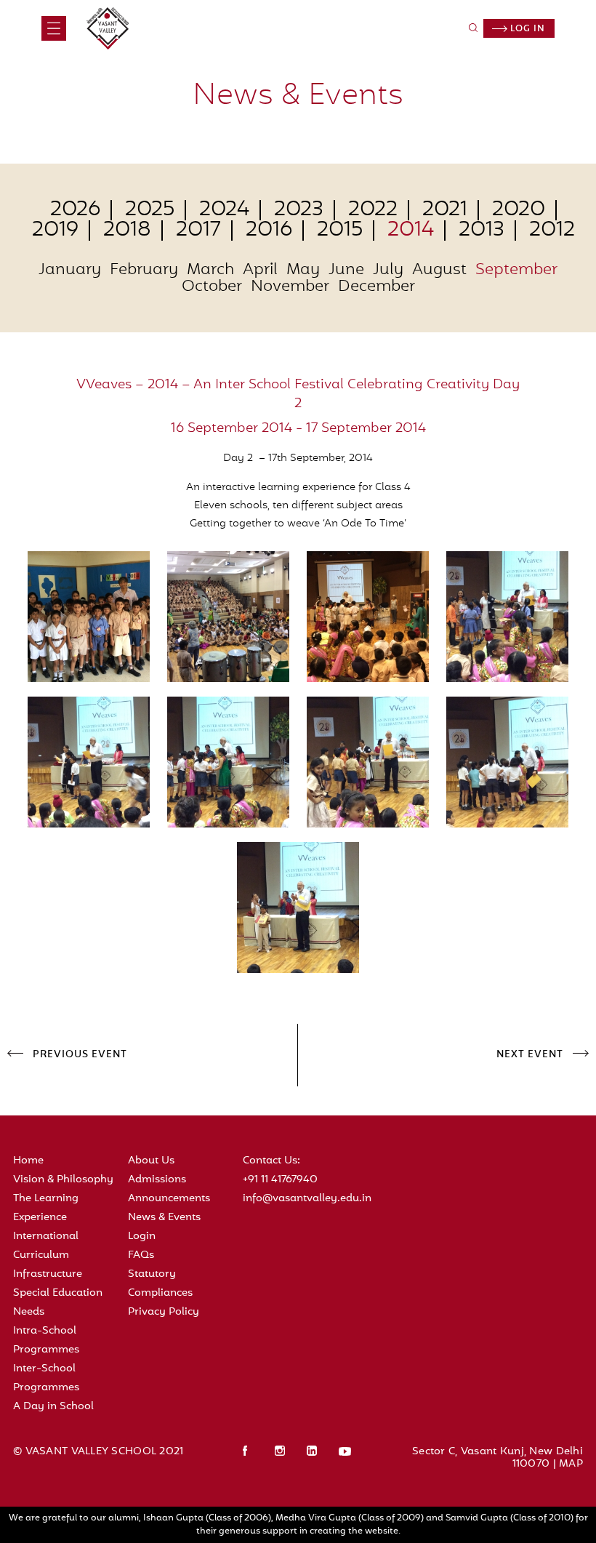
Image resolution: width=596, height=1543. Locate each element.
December (376, 287)
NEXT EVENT (529, 1055)
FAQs (141, 1255)
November (290, 287)
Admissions (157, 1179)
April (260, 270)
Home (28, 1161)
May (303, 270)
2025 (149, 210)
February (144, 270)
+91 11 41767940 (280, 1179)
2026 (75, 210)
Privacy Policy (163, 1312)
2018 (127, 230)
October (212, 287)
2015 (340, 230)
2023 (298, 210)
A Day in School (53, 1406)
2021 (444, 210)
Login (142, 1236)
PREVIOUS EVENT (80, 1055)
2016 (269, 230)
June (346, 270)
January (70, 270)
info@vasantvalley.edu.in (307, 1198)
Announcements (169, 1198)
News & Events (164, 1217)
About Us (151, 1161)
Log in (526, 29)
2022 (373, 210)
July (388, 270)
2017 (198, 230)
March (210, 270)
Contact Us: (271, 1161)
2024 (224, 210)
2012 (552, 230)
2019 (55, 230)
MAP (571, 1464)
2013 (481, 230)
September (516, 270)
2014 (410, 230)
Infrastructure (47, 1274)
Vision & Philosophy (63, 1179)
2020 (518, 210)
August (439, 270)
